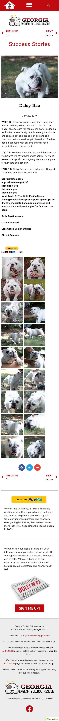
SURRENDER (8, 651)
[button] (29, 4)
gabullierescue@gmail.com (37, 635)
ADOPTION (9, 663)
